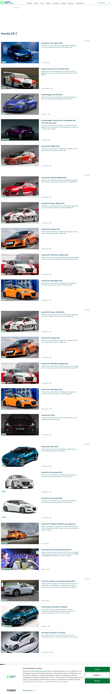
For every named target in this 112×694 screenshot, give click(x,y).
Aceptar (97, 669)
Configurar (96, 675)
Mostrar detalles (28, 690)
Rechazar (97, 681)
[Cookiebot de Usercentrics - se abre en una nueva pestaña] (11, 690)
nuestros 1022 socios (37, 671)
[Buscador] (109, 3)
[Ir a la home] (6, 2)
